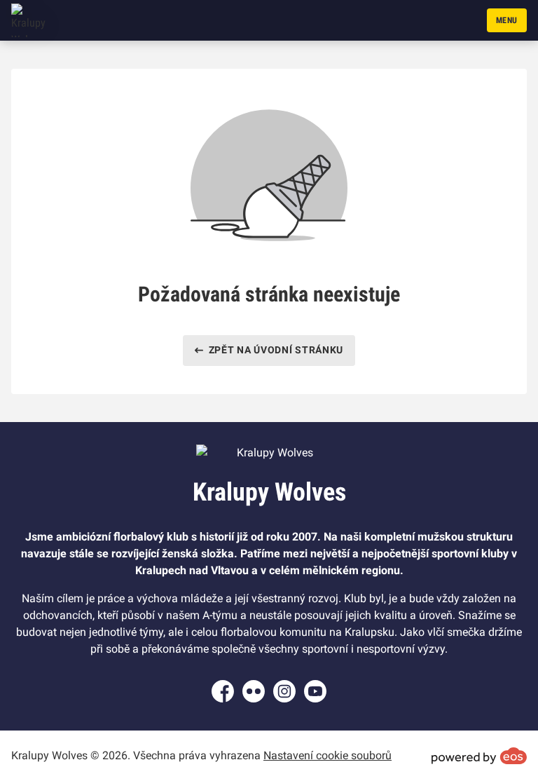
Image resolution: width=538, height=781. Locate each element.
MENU (507, 20)
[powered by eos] (479, 755)
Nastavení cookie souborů (327, 755)
